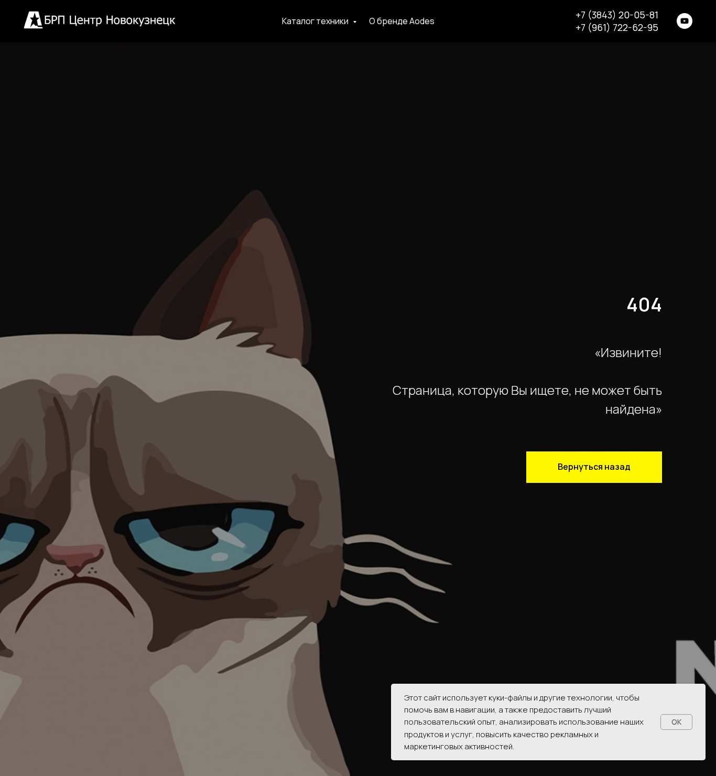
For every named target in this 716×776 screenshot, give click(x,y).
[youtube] (684, 21)
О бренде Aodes (402, 21)
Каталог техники (316, 21)
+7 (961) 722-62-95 (617, 27)
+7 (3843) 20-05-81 (617, 14)
